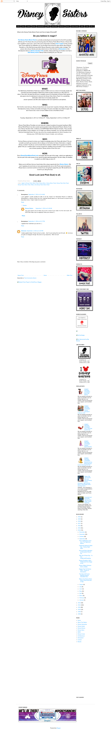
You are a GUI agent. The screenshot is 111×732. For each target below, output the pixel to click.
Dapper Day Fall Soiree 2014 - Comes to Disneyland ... (85, 570)
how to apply (59, 44)
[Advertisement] (46, 268)
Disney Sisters (64, 164)
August (81, 584)
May (80, 591)
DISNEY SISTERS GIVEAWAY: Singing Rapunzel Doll (87, 444)
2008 (79, 614)
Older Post (69, 275)
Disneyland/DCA (41, 26)
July (80, 586)
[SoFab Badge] (80, 335)
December (82, 532)
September (82, 538)
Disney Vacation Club (37, 51)
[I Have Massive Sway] (77, 331)
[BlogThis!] (35, 181)
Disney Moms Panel (51, 183)
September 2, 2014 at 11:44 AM (36, 194)
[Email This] (34, 181)
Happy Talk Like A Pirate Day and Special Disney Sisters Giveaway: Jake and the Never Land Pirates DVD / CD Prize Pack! (85, 481)
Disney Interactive (82, 624)
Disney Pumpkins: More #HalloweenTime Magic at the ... (85, 562)
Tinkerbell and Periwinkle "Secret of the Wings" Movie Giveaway (88, 500)
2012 (79, 605)
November (82, 534)
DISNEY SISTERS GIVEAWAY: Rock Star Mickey (87, 392)
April (80, 593)
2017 (79, 523)
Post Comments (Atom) (30, 278)
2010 (79, 609)
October (81, 536)
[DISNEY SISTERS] (84, 358)
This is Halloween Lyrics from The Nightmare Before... (85, 542)
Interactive (61, 26)
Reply (22, 202)
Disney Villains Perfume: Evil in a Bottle (85, 566)
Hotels (82, 26)
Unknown (23, 230)
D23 (91, 26)
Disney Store (54, 26)
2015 (79, 528)
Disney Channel (74, 26)
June (80, 589)
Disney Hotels (81, 626)
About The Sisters (82, 622)
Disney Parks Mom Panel (63, 183)
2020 (79, 519)
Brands (33, 26)
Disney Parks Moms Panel (24, 184)
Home (18, 26)
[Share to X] (37, 181)
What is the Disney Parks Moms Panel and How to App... (85, 580)
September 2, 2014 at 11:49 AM (44, 208)
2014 (79, 530)
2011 (79, 607)
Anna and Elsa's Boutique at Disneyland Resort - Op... (85, 552)
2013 (79, 602)
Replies (25, 205)
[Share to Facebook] (38, 181)
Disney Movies (81, 628)
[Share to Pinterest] (40, 181)
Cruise (87, 26)
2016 (79, 525)
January (81, 600)
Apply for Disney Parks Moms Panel (30, 183)
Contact (28, 26)
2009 (79, 611)
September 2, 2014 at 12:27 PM (36, 221)
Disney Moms (42, 183)
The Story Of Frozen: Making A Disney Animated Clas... (84, 575)
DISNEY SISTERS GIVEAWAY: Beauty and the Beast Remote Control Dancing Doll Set (85, 461)
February (81, 597)
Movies (67, 26)
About (23, 26)
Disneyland (62, 49)
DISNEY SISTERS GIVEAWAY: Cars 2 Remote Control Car (88, 427)
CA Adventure (81, 636)
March (81, 595)
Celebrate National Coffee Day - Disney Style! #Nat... (85, 547)
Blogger (59, 728)
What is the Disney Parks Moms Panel (40, 184)
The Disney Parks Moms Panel (27, 40)
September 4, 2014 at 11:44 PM (35, 230)
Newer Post (21, 275)
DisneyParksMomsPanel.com (29, 155)
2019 (79, 521)
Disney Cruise (81, 634)
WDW (48, 26)
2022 (79, 516)
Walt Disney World (33, 52)
